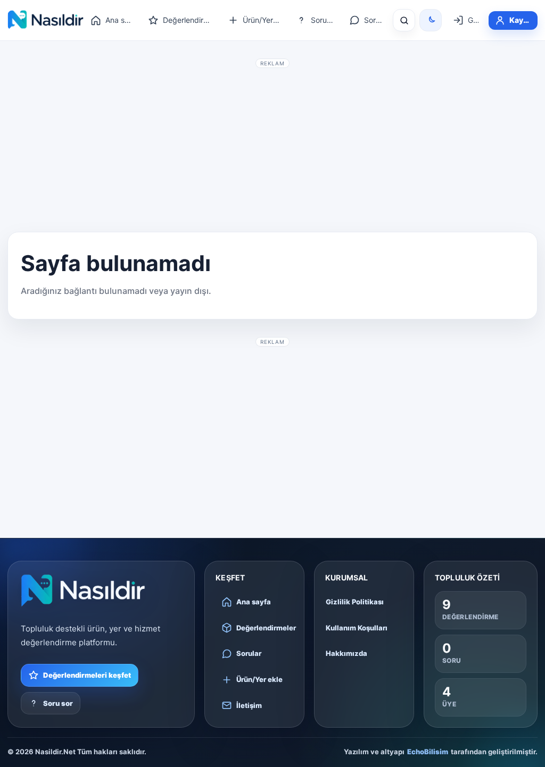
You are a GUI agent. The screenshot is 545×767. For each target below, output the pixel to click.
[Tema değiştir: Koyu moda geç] (430, 20)
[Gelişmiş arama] (404, 20)
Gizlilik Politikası (355, 601)
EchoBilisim (427, 751)
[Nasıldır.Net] (83, 590)
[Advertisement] (272, 146)
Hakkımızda (346, 653)
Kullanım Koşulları (356, 627)
